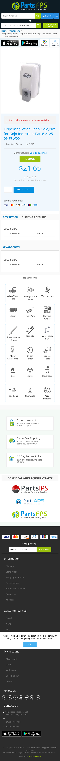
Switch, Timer (30, 357)
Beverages (47, 375)
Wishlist (9, 681)
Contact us (11, 594)
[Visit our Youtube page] (21, 697)
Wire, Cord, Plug (47, 337)
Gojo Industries (38, 152)
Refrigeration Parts (30, 298)
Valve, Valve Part (12, 297)
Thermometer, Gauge (13, 338)
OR (30, 21)
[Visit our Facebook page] (4, 697)
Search (9, 618)
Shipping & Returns (34, 217)
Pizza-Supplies (47, 397)
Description (10, 217)
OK (30, 644)
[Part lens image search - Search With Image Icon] (45, 42)
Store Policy (11, 571)
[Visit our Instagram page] (38, 697)
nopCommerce (35, 756)
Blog (8, 629)
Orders (9, 664)
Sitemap (10, 566)
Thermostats (47, 296)
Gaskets (30, 335)
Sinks (30, 375)
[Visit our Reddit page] (32, 697)
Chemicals (30, 395)
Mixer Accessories (12, 357)
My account (11, 659)
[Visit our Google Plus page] (27, 697)
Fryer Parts (30, 315)
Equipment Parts (50, 25)
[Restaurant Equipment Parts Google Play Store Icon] (30, 42)
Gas (13, 375)
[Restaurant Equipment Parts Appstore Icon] (10, 42)
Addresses (11, 670)
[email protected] (13, 721)
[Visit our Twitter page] (10, 697)
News (8, 623)
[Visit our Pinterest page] (15, 697)
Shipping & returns (15, 577)
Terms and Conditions (16, 588)
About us (10, 599)
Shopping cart (12, 675)
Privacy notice (12, 583)
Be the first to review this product (30, 180)
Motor (13, 315)
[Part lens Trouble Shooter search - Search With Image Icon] (55, 42)
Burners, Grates (47, 317)
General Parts (47, 357)
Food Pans (13, 395)
